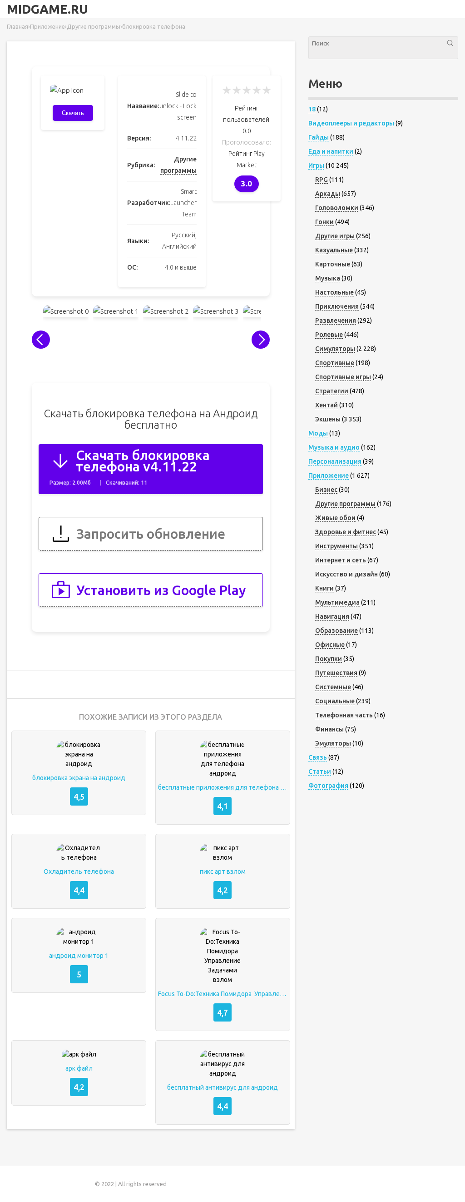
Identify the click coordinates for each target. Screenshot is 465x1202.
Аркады (327, 193)
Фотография (328, 785)
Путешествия (336, 672)
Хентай (326, 405)
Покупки (328, 658)
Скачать (73, 113)
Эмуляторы (333, 743)
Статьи (319, 771)
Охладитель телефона (79, 871)
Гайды (318, 137)
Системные (333, 687)
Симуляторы (335, 348)
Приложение (328, 475)
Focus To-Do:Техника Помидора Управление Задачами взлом (222, 993)
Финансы (329, 729)
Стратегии (331, 391)
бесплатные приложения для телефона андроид (222, 787)
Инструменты (336, 546)
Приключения (337, 306)
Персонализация (334, 461)
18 (312, 109)
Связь (317, 757)
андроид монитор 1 (79, 955)
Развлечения (335, 320)
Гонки (324, 221)
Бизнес (326, 489)
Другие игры (335, 236)
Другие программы (345, 503)
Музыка (327, 278)
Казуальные (334, 250)
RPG (321, 179)
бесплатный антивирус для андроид (222, 1087)
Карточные (332, 264)
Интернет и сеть (340, 560)
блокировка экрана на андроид (78, 777)
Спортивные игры (343, 377)
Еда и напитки (330, 151)
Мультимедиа (337, 602)
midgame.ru (47, 9)
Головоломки (336, 207)
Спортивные (334, 362)
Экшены (328, 419)
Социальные (335, 701)
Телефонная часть (344, 715)
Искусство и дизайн (346, 574)
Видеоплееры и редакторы (351, 123)
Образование (336, 630)
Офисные (330, 644)
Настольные (334, 292)
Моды (318, 433)
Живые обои (335, 517)
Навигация (332, 616)
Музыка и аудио (334, 447)
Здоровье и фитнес (345, 532)
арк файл (79, 1068)
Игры (316, 165)
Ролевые (329, 334)
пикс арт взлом (223, 871)
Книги (324, 588)
